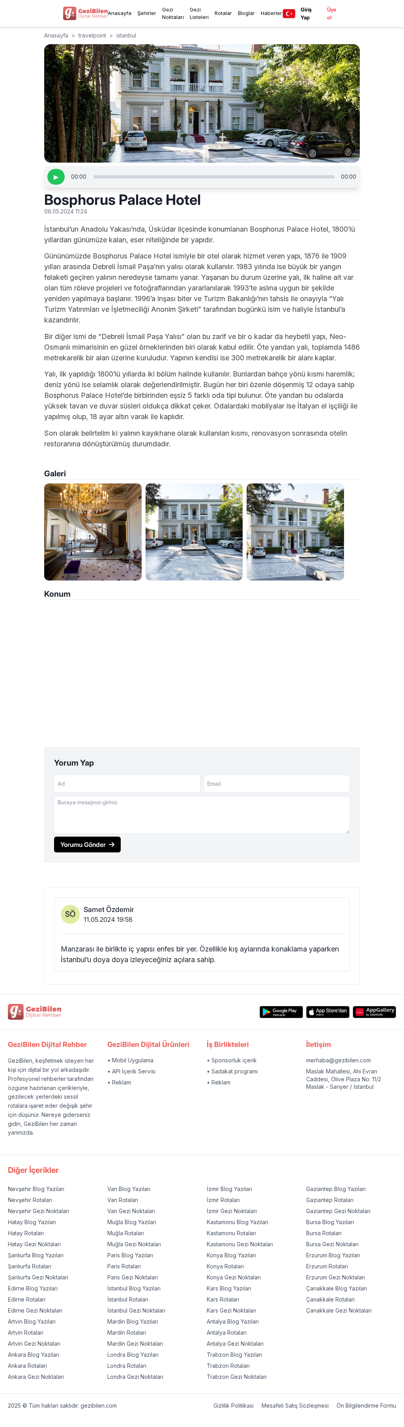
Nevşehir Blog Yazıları (36, 1188)
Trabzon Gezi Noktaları (237, 1376)
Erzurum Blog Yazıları (333, 1255)
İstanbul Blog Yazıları (134, 1288)
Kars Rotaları (223, 1299)
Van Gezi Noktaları (131, 1211)
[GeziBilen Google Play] (281, 1012)
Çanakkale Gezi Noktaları (339, 1310)
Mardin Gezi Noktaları (135, 1343)
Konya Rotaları (225, 1266)
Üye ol (331, 13)
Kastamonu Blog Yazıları (237, 1222)
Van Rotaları (122, 1200)
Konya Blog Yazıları (231, 1255)
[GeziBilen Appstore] (328, 1012)
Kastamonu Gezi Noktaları (240, 1244)
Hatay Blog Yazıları (32, 1222)
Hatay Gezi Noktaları (34, 1244)
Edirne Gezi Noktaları (35, 1310)
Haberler (271, 13)
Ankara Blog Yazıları (33, 1354)
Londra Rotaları (126, 1365)
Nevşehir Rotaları (30, 1200)
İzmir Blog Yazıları (229, 1188)
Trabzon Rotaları (228, 1365)
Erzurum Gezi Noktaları (335, 1277)
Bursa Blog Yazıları (330, 1222)
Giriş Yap (306, 13)
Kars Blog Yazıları (229, 1288)
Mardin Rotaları (126, 1332)
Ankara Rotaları (27, 1365)
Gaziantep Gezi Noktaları (338, 1211)
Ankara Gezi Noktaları (36, 1376)
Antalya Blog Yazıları (233, 1321)
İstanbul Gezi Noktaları (136, 1310)
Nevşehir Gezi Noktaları (38, 1211)
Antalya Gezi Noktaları (235, 1343)
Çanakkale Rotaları (330, 1299)
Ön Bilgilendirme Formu (366, 1405)
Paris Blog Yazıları (130, 1255)
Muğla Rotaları (125, 1233)
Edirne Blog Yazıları (33, 1288)
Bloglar (246, 13)
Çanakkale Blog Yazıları (336, 1288)
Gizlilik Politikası (233, 1405)
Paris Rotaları (124, 1266)
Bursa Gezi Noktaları (332, 1244)
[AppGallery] (374, 1012)
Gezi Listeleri (199, 13)
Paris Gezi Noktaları (132, 1277)
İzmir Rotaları (223, 1200)
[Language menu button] (289, 14)
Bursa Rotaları (324, 1233)
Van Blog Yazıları (128, 1188)
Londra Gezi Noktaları (135, 1376)
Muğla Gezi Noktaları (134, 1244)
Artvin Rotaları (25, 1332)
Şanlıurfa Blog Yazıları (36, 1255)
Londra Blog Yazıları (133, 1354)
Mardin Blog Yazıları (132, 1321)
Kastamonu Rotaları (231, 1233)
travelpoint (92, 35)
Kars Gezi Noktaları (231, 1310)
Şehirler (146, 13)
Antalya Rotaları (227, 1332)
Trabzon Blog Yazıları (234, 1354)
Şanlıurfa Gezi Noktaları (38, 1277)
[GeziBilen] (85, 13)
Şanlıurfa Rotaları (29, 1266)
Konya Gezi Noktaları (234, 1277)
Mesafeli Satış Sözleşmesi (295, 1405)
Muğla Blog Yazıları (131, 1222)
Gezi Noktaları (173, 13)
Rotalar (223, 13)
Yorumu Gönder (83, 844)
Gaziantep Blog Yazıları (336, 1188)
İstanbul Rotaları (127, 1299)
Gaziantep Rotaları (330, 1200)
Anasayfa (119, 13)
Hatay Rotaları (26, 1233)
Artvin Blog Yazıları (32, 1321)
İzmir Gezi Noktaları (232, 1211)
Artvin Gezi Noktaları (34, 1343)
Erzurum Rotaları (327, 1266)
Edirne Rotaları (26, 1299)
